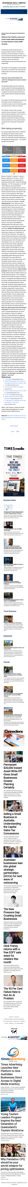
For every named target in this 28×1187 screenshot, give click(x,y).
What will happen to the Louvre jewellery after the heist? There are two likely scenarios (13, 695)
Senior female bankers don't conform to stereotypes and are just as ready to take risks (13, 79)
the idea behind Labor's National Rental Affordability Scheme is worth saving (13, 715)
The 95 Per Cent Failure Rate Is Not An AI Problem (13, 993)
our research (11, 69)
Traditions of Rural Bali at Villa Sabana (13, 623)
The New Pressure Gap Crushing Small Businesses (12, 914)
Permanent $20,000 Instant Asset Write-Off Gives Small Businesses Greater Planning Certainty (13, 776)
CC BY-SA (22, 184)
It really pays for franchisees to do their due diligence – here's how (13, 373)
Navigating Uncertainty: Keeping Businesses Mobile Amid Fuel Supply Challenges (12, 583)
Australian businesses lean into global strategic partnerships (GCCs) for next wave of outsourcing (13, 871)
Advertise (23, 1021)
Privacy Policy (16, 1021)
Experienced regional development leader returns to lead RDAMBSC (13, 600)
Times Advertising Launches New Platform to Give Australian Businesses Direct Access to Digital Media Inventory (11, 1074)
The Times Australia (19, 1023)
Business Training (4, 1094)
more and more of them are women (13, 106)
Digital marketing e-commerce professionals (14, 1019)
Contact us (11, 1016)
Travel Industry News (5, 1140)
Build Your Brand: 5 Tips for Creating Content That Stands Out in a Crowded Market (13, 675)
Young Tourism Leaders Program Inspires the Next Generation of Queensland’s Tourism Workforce (12, 1122)
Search (6, 1023)
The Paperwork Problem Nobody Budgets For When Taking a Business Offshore (13, 512)
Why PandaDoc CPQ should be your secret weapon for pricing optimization (13, 1164)
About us (17, 1016)
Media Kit (11, 1023)
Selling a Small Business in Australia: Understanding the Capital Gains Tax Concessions (12, 823)
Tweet (12, 431)
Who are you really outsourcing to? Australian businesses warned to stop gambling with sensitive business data (13, 547)
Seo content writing (8, 1021)
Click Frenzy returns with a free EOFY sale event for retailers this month (12, 954)
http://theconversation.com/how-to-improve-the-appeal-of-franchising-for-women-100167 (13, 417)
